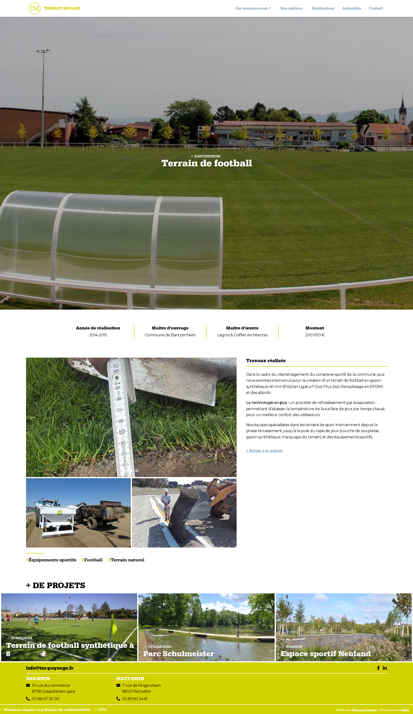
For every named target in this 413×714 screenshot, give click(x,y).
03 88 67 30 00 (45, 699)
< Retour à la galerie (264, 450)
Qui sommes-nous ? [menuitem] (253, 8)
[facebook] (377, 668)
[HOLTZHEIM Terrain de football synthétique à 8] (69, 627)
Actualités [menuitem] (351, 8)
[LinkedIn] (384, 668)
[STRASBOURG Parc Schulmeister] (206, 627)
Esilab (405, 710)
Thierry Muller (62, 8)
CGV (102, 709)
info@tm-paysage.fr (49, 668)
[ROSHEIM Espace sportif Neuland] (344, 627)
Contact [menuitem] (376, 8)
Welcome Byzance (364, 710)
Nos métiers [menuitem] (291, 8)
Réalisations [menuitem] (323, 8)
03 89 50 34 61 (134, 699)
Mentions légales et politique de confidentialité (47, 709)
